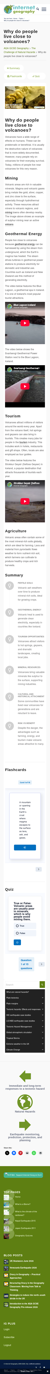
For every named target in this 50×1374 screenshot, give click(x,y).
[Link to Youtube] (44, 1367)
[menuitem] (36, 9)
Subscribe (9, 1337)
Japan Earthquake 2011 (25, 1228)
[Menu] (42, 9)
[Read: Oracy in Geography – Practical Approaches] (6, 1275)
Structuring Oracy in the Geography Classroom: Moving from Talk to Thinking (27, 1286)
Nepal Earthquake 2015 (25, 1220)
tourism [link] (23, 442)
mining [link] (8, 212)
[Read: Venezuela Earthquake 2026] (6, 1268)
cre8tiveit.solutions (35, 1364)
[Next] (42, 964)
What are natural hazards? (17, 992)
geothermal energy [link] (25, 244)
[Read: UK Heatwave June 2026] (6, 1261)
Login (7, 1329)
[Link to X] (36, 1367)
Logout (7, 1345)
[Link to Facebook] (40, 1367)
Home (17, 1196)
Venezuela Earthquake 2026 (23, 1267)
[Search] (36, 9)
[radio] (25, 926)
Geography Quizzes (24, 1235)
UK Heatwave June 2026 (22, 1260)
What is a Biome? (22, 1204)
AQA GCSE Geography (16, 48)
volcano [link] (9, 224)
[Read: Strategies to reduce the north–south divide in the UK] (6, 1296)
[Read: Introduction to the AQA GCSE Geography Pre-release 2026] (6, 1304)
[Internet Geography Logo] (21, 9)
